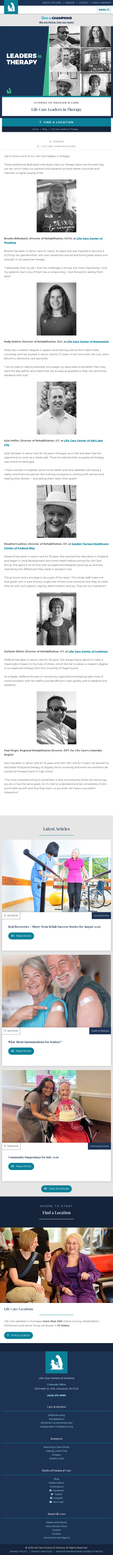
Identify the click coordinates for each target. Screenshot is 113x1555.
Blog (44, 129)
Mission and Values (56, 1522)
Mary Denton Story (56, 1526)
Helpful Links (56, 1458)
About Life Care (52, 3)
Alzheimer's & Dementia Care (56, 1423)
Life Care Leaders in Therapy (56, 109)
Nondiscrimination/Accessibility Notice (79, 1551)
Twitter (58, 1494)
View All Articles (58, 1188)
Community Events (99, 1146)
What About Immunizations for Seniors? (35, 1042)
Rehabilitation (56, 1419)
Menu (105, 10)
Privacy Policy (18, 1551)
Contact (83, 3)
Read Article (23, 935)
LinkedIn (58, 1498)
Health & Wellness (100, 1031)
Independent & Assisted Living (56, 1426)
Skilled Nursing (56, 1415)
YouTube (58, 1502)
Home (35, 129)
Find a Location (20, 1335)
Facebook (58, 1490)
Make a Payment (101, 3)
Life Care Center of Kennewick (88, 341)
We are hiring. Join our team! (56, 22)
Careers (70, 3)
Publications (56, 1486)
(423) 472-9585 (56, 1395)
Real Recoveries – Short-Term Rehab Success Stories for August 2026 (54, 926)
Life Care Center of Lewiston (88, 651)
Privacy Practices (41, 1551)
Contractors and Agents (56, 1537)
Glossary (56, 1455)
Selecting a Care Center (56, 1447)
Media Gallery (56, 1483)
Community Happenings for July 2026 (33, 1157)
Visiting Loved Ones (56, 1451)
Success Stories (101, 915)
